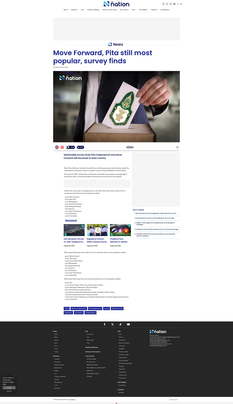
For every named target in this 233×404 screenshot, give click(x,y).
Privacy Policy (174, 399)
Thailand (154, 10)
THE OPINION (143, 10)
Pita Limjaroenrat (95, 309)
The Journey (124, 10)
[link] (74, 237)
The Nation (79, 313)
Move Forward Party (79, 309)
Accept (9, 388)
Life (82, 10)
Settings (9, 391)
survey (106, 309)
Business (74, 10)
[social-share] (163, 4)
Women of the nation (109, 10)
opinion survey (117, 309)
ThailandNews (90, 313)
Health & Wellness (93, 10)
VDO (133, 10)
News (65, 10)
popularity (68, 313)
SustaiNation (165, 10)
